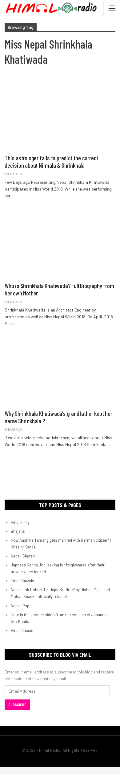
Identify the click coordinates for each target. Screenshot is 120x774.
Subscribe (17, 704)
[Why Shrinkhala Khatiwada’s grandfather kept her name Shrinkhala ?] (60, 373)
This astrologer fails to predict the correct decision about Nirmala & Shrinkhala (51, 161)
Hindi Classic (22, 630)
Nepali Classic (23, 555)
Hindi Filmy (20, 522)
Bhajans (18, 531)
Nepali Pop (20, 605)
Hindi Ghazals (22, 580)
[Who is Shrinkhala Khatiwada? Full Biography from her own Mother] (60, 245)
